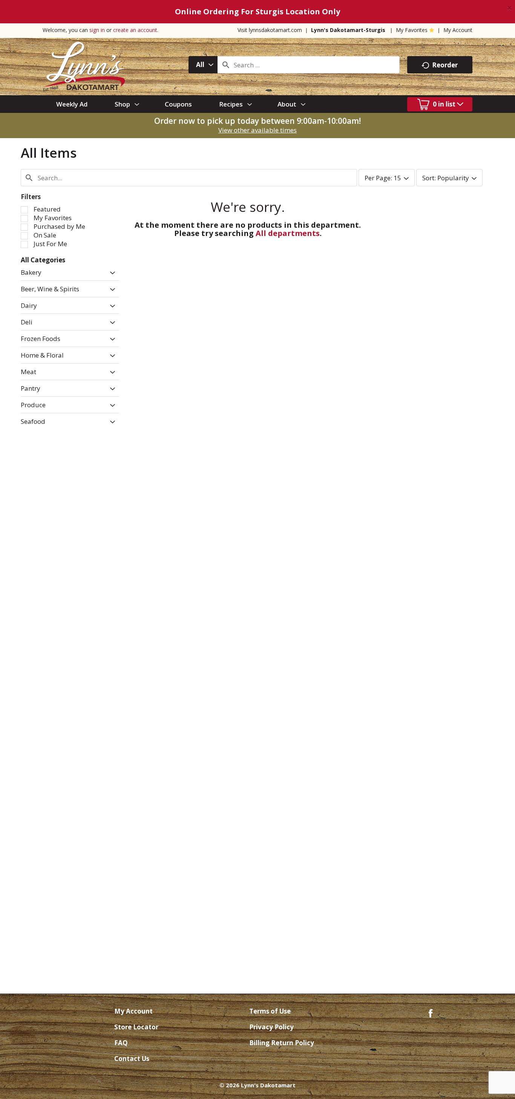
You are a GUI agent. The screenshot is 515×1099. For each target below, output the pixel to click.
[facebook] (430, 1012)
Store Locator (136, 1027)
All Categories (43, 260)
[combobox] (203, 64)
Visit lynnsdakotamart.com (270, 29)
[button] (111, 273)
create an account (135, 29)
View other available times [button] (257, 130)
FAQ (121, 1042)
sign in (97, 29)
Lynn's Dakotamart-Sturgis (348, 29)
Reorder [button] (445, 65)
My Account (457, 29)
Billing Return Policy (281, 1042)
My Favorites (412, 29)
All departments (288, 233)
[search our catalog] (226, 64)
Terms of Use (270, 1011)
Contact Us (131, 1058)
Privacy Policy (271, 1027)
